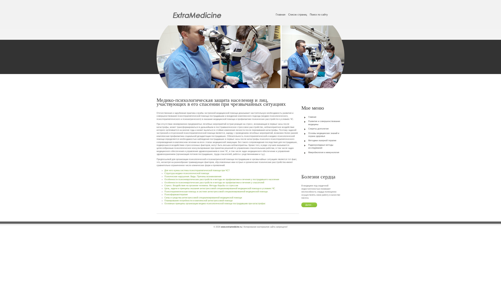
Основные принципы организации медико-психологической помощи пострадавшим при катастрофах (214, 203)
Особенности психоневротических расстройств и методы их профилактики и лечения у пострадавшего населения (221, 179)
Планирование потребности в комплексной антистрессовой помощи (198, 200)
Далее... (309, 205)
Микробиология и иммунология (323, 152)
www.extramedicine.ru (231, 227)
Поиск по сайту (319, 14)
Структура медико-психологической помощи (186, 173)
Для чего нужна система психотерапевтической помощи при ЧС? (197, 170)
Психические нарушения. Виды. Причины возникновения (192, 176)
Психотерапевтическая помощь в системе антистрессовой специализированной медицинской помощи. (216, 191)
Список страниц (297, 14)
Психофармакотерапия (176, 194)
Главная (280, 14)
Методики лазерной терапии (322, 140)
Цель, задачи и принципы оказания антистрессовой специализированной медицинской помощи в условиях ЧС (219, 188)
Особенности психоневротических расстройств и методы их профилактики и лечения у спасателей (214, 182)
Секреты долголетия (318, 128)
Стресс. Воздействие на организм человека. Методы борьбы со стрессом (201, 185)
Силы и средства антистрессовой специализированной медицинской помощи (203, 197)
